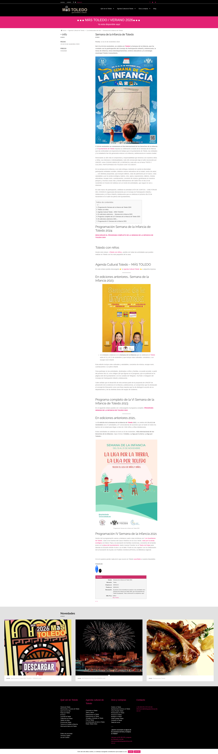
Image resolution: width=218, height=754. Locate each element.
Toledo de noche (115, 722)
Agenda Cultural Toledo (131, 269)
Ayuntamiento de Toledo (106, 149)
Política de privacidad (66, 733)
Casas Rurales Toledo (117, 711)
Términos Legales (65, 735)
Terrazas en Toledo (116, 714)
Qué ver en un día (65, 711)
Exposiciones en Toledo (92, 714)
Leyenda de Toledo (65, 716)
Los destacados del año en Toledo (95, 722)
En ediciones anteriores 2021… (108, 219)
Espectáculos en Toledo (92, 716)
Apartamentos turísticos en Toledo (120, 709)
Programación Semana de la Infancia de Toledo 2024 (114, 207)
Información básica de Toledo (68, 726)
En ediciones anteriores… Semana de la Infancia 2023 (115, 214)
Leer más (137, 751)
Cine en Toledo (90, 720)
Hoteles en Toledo (116, 707)
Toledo (127, 46)
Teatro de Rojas (145, 545)
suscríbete (137, 559)
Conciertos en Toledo (91, 710)
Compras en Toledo (116, 720)
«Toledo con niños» (115, 252)
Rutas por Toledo (65, 712)
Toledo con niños (103, 209)
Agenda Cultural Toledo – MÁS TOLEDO (110, 212)
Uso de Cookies (64, 737)
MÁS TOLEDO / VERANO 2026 (109, 20)
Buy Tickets (116, 597)
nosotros (62, 2)
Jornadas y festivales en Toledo (94, 718)
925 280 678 (140, 707)
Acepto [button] (130, 751)
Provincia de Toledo (65, 722)
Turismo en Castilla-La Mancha (69, 724)
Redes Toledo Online (91, 724)
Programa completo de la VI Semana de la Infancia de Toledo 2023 (119, 216)
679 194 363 (149, 707)
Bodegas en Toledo (116, 716)
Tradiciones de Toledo (66, 718)
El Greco (62, 714)
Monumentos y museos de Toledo (69, 709)
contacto (69, 2)
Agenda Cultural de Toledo (125, 8)
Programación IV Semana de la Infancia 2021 (112, 221)
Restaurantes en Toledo (117, 712)
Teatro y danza (90, 712)
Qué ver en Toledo (106, 8)
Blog (154, 8)
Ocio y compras (143, 8)
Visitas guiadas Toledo (117, 718)
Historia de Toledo (65, 707)
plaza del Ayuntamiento (111, 545)
